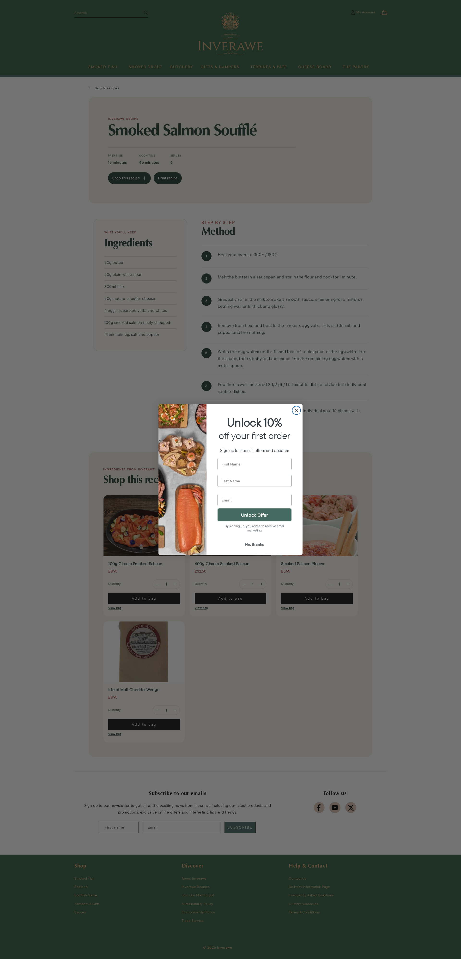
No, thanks (254, 544)
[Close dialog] (296, 410)
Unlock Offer (254, 515)
